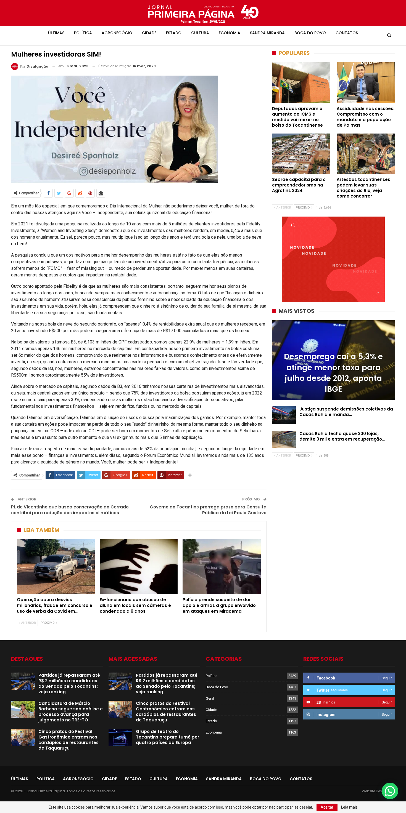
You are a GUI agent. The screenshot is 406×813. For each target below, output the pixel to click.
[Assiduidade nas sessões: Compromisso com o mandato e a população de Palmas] (366, 82)
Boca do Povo (310, 33)
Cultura (200, 33)
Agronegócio (117, 33)
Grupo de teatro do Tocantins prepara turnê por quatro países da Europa (167, 737)
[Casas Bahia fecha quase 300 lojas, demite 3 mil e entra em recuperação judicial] (284, 440)
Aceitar (327, 807)
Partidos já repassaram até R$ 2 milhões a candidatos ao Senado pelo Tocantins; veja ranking (69, 683)
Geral (210, 698)
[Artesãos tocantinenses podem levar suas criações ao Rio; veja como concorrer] (366, 154)
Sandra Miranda (267, 33)
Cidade (149, 33)
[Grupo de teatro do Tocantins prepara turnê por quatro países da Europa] (120, 738)
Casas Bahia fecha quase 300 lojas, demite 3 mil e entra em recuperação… (342, 436)
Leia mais (349, 807)
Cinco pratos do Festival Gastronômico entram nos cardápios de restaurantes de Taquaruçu (68, 740)
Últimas (56, 33)
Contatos (347, 33)
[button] (390, 791)
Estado (173, 33)
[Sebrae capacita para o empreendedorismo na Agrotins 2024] (301, 154)
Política (83, 33)
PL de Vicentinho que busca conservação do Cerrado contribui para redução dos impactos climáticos (70, 510)
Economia (229, 33)
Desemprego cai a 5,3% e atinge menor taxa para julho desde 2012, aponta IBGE (333, 372)
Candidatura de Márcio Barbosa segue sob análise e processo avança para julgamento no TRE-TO (70, 711)
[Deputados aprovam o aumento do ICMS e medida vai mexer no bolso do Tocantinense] (301, 82)
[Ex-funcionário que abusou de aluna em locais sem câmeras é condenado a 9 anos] (139, 566)
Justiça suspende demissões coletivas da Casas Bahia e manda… (346, 411)
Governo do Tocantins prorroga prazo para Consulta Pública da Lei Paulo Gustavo (208, 510)
